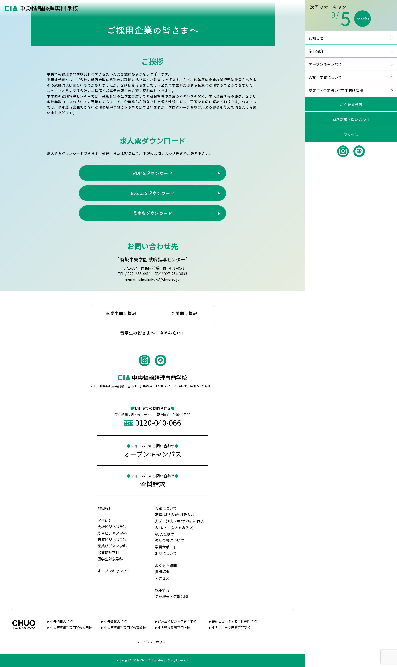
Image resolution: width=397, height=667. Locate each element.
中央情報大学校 (61, 621)
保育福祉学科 (108, 552)
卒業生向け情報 (121, 313)
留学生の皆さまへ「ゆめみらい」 (152, 333)
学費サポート (166, 547)
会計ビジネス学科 (112, 526)
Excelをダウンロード (152, 193)
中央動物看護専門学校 (174, 627)
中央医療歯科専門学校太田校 (71, 627)
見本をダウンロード (152, 213)
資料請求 (162, 571)
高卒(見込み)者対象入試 (174, 514)
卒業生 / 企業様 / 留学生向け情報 (336, 90)
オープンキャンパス (325, 64)
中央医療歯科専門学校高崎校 (125, 627)
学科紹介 (316, 51)
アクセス (351, 134)
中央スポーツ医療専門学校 (231, 627)
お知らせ (316, 38)
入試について (166, 508)
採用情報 (162, 590)
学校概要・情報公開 (171, 596)
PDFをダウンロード (153, 173)
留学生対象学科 (110, 559)
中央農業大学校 (115, 621)
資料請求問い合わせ (351, 119)
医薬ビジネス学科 (112, 546)
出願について (166, 553)
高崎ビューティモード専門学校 (234, 621)
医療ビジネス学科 (112, 539)
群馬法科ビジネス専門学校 (177, 621)
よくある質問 (351, 104)
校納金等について (169, 540)
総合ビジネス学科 (112, 533)
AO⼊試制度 (164, 534)
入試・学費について (325, 77)
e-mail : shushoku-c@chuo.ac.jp (152, 279)
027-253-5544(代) (174, 386)
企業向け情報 (184, 313)
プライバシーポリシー (152, 642)
